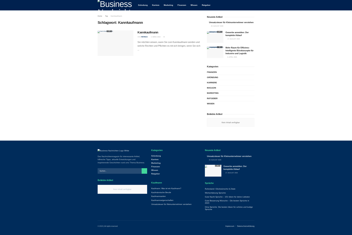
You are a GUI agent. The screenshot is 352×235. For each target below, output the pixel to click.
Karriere (155, 5)
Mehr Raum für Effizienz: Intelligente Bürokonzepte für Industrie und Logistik (240, 50)
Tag (106, 16)
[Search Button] (253, 5)
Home (100, 16)
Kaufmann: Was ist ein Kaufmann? (166, 188)
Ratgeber (206, 5)
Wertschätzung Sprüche (215, 193)
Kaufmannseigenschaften (162, 200)
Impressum (229, 226)
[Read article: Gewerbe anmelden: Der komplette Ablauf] (215, 37)
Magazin (211, 88)
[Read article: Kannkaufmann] (115, 43)
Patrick (144, 37)
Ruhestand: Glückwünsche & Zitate (220, 189)
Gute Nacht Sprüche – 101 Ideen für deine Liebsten (227, 197)
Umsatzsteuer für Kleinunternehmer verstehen (231, 22)
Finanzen (182, 5)
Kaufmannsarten (158, 196)
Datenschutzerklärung (245, 226)
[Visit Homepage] (115, 5)
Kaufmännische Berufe (161, 192)
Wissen (194, 5)
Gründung (143, 5)
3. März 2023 (155, 37)
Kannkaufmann (116, 16)
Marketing (168, 5)
